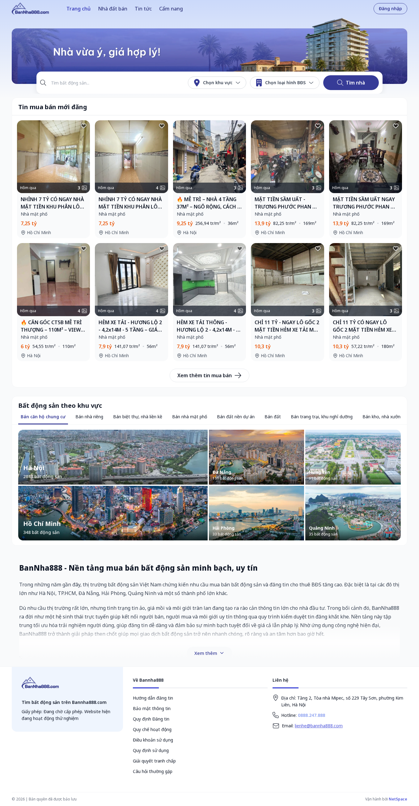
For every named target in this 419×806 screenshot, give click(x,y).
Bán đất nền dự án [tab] (236, 417)
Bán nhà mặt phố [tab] (189, 417)
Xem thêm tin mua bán (204, 375)
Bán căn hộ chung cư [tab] (43, 417)
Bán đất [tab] (273, 417)
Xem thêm (205, 653)
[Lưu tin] (83, 126)
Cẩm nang (171, 8)
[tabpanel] (209, 485)
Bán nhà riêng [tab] (89, 417)
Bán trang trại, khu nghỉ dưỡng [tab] (322, 417)
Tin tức (143, 8)
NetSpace (398, 799)
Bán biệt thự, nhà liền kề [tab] (137, 417)
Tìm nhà (355, 82)
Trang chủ (78, 8)
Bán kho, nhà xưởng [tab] (382, 417)
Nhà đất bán (112, 8)
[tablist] (43, 417)
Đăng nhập (390, 8)
